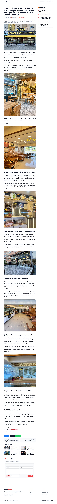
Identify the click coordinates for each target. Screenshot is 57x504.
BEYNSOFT (51, 500)
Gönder (30, 475)
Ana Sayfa (6, 6)
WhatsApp (18, 435)
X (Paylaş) (12, 435)
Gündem (10, 6)
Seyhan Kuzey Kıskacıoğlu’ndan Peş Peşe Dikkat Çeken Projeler (45, 18)
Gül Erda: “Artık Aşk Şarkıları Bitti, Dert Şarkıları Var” (45, 25)
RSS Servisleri (32, 494)
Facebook (6, 435)
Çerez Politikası (44, 494)
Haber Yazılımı (43, 500)
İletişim (31, 492)
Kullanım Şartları (45, 492)
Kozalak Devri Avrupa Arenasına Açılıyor (45, 11)
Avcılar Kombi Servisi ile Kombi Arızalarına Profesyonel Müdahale (46, 21)
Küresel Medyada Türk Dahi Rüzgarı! (44, 15)
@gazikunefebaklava (13, 429)
